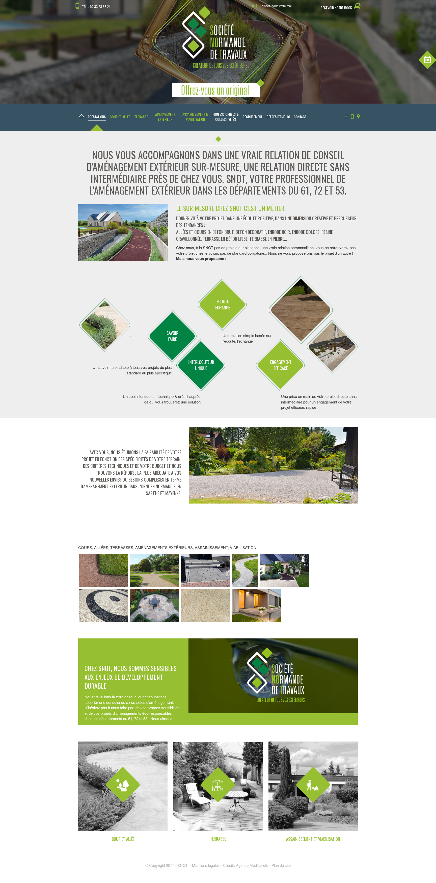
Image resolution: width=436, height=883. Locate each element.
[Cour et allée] (123, 792)
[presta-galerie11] (256, 605)
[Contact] (346, 115)
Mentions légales (206, 865)
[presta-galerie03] (205, 569)
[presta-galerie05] (245, 569)
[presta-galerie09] (154, 605)
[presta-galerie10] (205, 605)
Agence (243, 865)
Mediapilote (259, 865)
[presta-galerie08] (103, 605)
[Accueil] (81, 117)
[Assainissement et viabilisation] (313, 792)
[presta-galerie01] (103, 569)
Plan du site (281, 865)
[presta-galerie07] (284, 569)
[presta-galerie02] (154, 569)
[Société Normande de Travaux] (218, 51)
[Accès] (358, 115)
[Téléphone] (352, 115)
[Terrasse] (218, 791)
